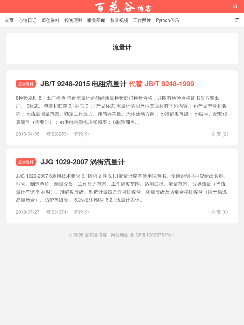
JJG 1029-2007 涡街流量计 (82, 161)
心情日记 (28, 20)
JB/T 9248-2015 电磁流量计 (117, 83)
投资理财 (73, 20)
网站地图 (120, 234)
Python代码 (167, 20)
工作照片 (142, 20)
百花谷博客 (122, 6)
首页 (9, 20)
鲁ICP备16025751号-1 (152, 234)
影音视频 (119, 20)
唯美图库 (96, 20)
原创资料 (50, 20)
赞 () (219, 133)
